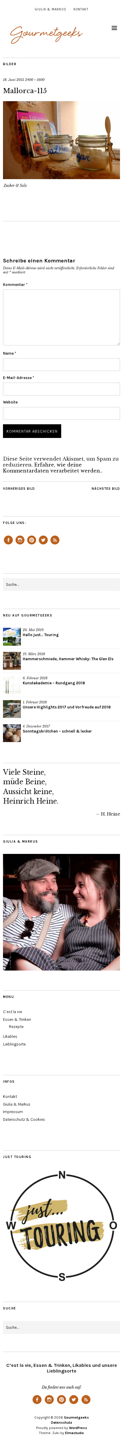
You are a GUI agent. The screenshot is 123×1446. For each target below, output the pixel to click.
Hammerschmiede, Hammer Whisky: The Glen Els (68, 659)
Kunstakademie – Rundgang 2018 (54, 683)
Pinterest (61, 1403)
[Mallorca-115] (61, 177)
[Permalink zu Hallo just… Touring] (12, 637)
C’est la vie (12, 1012)
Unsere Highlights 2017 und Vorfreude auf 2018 (67, 707)
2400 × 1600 (34, 80)
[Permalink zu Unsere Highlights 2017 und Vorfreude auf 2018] (12, 709)
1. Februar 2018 (35, 702)
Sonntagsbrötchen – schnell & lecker (57, 731)
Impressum (13, 1111)
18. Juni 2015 (13, 80)
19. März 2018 (34, 654)
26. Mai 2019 (33, 630)
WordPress (78, 1428)
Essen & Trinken (17, 1019)
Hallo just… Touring (41, 635)
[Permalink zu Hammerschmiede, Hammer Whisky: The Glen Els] (12, 661)
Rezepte (16, 1026)
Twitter (73, 1403)
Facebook (37, 1403)
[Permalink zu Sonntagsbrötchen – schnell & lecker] (12, 733)
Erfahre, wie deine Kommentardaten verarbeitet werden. (52, 468)
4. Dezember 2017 (36, 726)
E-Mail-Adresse (18, 377)
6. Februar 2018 (35, 678)
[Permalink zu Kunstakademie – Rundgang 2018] (12, 685)
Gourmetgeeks (76, 1417)
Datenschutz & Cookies (24, 1119)
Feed (86, 1403)
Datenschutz (61, 1422)
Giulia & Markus (50, 9)
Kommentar (15, 284)
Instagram (49, 1403)
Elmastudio (74, 1433)
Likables (10, 1036)
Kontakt (80, 9)
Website (10, 402)
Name (9, 353)
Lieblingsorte (14, 1044)
